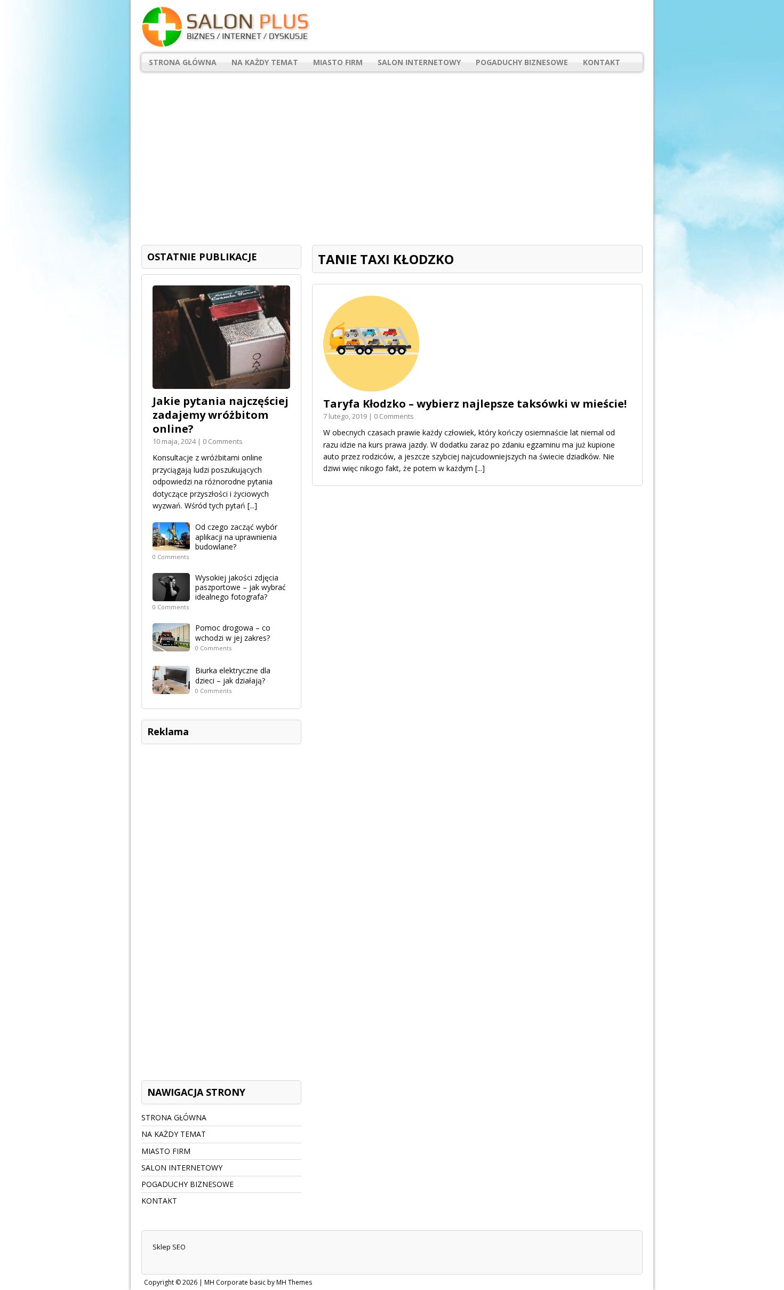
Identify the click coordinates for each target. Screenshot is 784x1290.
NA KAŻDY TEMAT (264, 62)
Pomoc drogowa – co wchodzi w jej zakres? (232, 632)
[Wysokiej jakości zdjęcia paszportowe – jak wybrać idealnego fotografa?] (171, 595)
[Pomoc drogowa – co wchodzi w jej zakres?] (171, 645)
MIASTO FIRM (338, 62)
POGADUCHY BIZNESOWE (522, 62)
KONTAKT (601, 62)
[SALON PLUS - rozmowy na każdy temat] (392, 26)
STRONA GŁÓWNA (183, 62)
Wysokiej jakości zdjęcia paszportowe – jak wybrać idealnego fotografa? (240, 587)
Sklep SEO (169, 1247)
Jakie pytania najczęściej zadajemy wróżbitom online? (221, 415)
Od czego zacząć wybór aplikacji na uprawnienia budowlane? (236, 536)
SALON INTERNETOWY (419, 62)
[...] (480, 468)
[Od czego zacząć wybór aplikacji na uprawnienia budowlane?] (171, 544)
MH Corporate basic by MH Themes (258, 1282)
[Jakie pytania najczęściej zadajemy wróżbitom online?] (221, 383)
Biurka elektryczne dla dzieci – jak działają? (232, 675)
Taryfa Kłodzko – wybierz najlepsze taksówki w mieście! (475, 403)
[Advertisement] (392, 154)
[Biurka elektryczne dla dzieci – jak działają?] (171, 688)
